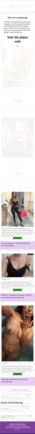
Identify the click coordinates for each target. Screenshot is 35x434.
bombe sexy (26, 410)
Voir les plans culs (17, 39)
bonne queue (18, 400)
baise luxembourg (12, 402)
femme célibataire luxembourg (18, 394)
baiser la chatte (22, 396)
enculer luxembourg (19, 412)
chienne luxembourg (20, 390)
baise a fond (23, 408)
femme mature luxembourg (14, 407)
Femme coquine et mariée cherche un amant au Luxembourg (16, 296)
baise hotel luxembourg (15, 393)
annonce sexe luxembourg (27, 400)
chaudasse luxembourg (14, 408)
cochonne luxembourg (7, 390)
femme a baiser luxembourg (7, 400)
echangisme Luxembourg (20, 405)
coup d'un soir (8, 415)
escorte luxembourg (12, 391)
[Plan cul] (17, 207)
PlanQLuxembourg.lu (23, 427)
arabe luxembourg (5, 393)
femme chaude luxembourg (25, 391)
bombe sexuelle (27, 398)
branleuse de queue (6, 394)
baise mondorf (10, 405)
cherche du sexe (25, 393)
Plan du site (17, 429)
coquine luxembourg (13, 396)
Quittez (17, 46)
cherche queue (12, 410)
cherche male (20, 410)
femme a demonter (9, 412)
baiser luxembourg (17, 398)
